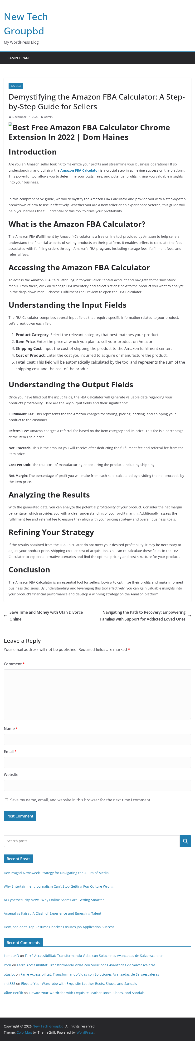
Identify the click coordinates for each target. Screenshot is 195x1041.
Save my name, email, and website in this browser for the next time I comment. (80, 800)
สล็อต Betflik (13, 993)
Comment (14, 664)
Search (185, 841)
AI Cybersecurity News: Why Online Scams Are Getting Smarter (54, 900)
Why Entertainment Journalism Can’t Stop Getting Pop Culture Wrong (58, 886)
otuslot (9, 974)
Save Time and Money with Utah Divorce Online (46, 616)
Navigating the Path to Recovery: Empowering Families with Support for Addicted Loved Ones (142, 616)
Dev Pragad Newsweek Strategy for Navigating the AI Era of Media (56, 873)
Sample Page (19, 58)
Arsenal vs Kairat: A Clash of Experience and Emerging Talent (52, 913)
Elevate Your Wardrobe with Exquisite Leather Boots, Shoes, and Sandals (79, 983)
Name (11, 728)
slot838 (9, 983)
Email (10, 751)
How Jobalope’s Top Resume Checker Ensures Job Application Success (59, 927)
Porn (7, 965)
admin (48, 117)
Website (11, 774)
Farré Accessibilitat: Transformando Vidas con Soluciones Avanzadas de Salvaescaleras (94, 955)
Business (15, 85)
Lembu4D (11, 955)
